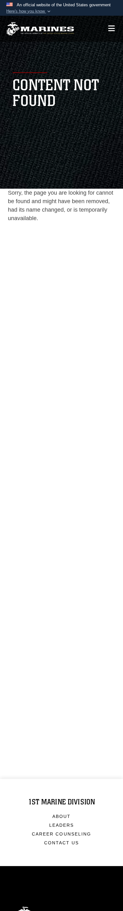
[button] (29, 11)
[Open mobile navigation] (111, 28)
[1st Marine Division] (40, 29)
